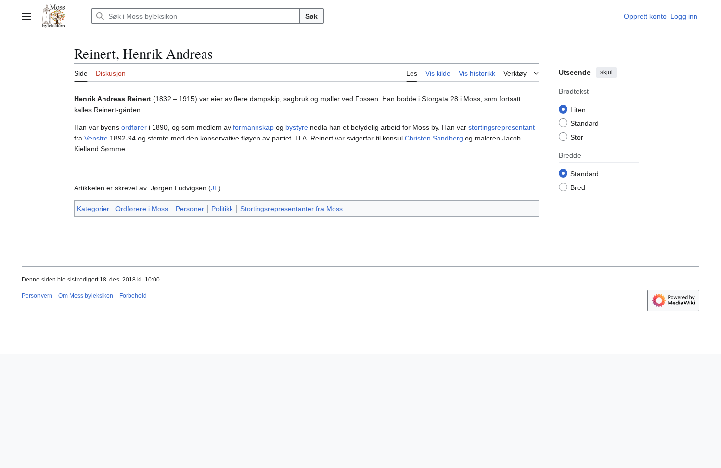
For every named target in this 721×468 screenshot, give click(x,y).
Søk (311, 16)
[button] (26, 16)
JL (214, 188)
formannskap (253, 127)
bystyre (296, 127)
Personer (190, 208)
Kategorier (93, 208)
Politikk (222, 208)
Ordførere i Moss (141, 208)
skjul (606, 72)
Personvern (37, 295)
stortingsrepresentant (501, 127)
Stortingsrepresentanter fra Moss (291, 208)
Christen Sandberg (434, 138)
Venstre (96, 138)
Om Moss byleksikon (85, 295)
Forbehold (133, 295)
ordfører (134, 127)
